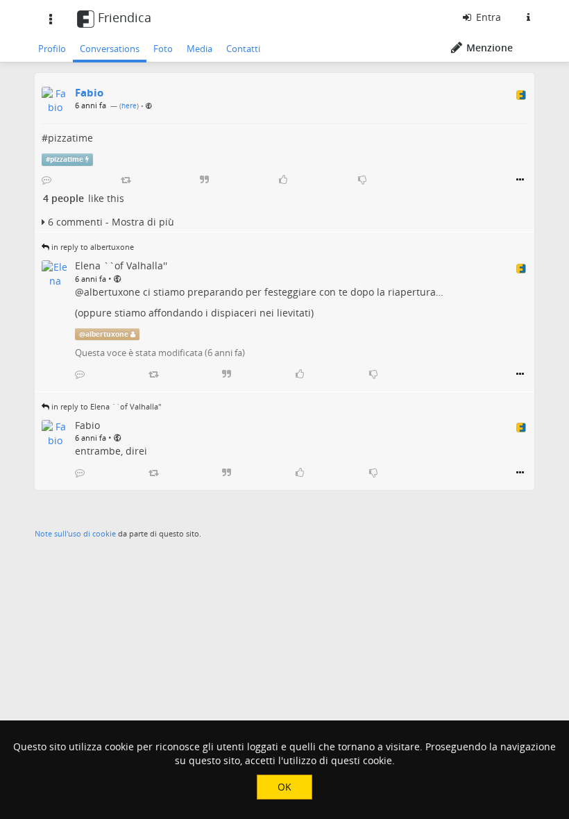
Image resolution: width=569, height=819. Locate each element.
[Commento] (46, 179)
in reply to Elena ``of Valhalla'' (106, 406)
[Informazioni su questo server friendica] (528, 17)
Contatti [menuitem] (243, 48)
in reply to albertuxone (92, 247)
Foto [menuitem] (163, 48)
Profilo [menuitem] (52, 48)
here (129, 105)
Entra (487, 17)
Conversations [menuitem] (109, 48)
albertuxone (112, 291)
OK (284, 786)
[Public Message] (149, 105)
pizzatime (70, 137)
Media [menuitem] (199, 48)
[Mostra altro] (520, 179)
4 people (63, 198)
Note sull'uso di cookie (75, 533)
